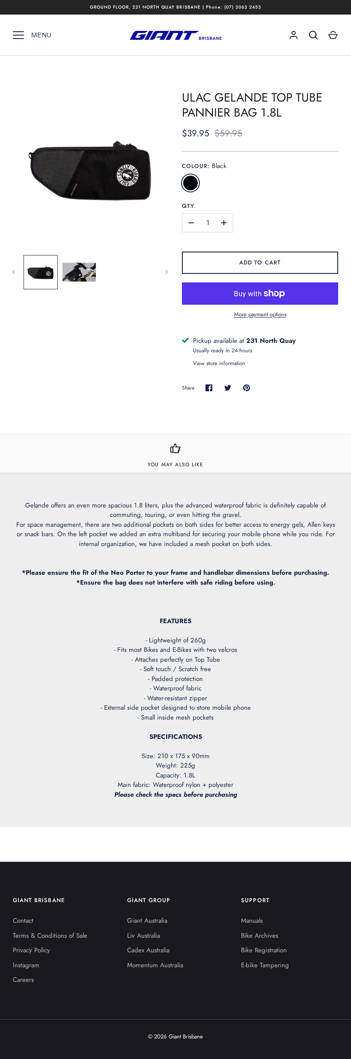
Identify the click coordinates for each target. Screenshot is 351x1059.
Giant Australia (147, 920)
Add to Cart (260, 262)
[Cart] (333, 35)
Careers (23, 979)
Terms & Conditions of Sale (50, 935)
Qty (188, 206)
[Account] (293, 35)
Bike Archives (259, 935)
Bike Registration (264, 950)
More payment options (260, 314)
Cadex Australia (148, 950)
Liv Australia (143, 935)
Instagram (26, 965)
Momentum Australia (155, 965)
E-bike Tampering (265, 965)
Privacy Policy (31, 950)
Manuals (252, 920)
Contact (23, 920)
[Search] (313, 35)
